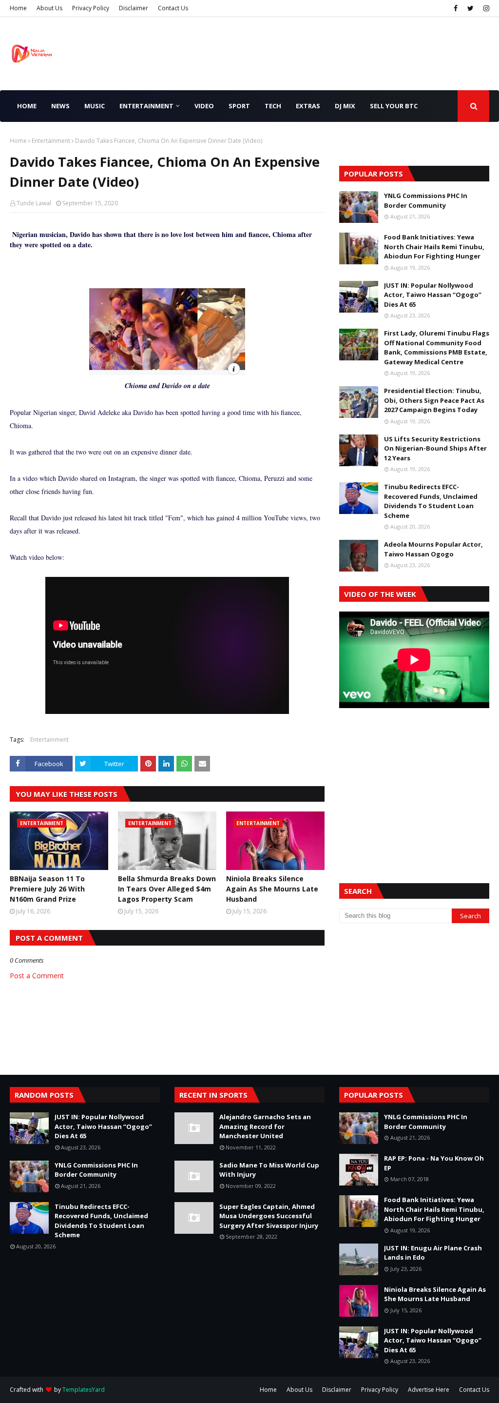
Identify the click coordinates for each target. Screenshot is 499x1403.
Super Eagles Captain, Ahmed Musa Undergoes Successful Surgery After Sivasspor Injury (268, 1216)
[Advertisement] (414, 784)
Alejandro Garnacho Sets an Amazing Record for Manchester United (265, 1126)
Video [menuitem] (204, 105)
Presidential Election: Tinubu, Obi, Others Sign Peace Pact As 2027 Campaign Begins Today (434, 400)
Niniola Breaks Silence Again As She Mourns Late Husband (272, 889)
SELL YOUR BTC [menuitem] (394, 105)
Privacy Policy (90, 8)
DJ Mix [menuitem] (345, 105)
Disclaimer (133, 8)
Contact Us (173, 8)
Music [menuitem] (94, 105)
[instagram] (485, 8)
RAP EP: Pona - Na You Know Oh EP (434, 1163)
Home (18, 8)
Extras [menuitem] (308, 105)
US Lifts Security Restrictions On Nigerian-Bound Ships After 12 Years (435, 448)
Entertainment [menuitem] (146, 105)
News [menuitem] (60, 105)
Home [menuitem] (27, 105)
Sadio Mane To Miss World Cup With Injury (269, 1170)
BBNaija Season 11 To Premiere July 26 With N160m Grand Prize (47, 889)
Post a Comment (37, 975)
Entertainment (51, 141)
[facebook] (455, 8)
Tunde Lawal (34, 203)
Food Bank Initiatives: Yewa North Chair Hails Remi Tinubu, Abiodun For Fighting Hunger (434, 246)
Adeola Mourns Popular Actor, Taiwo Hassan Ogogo (433, 549)
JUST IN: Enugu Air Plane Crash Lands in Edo (433, 1253)
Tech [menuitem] (273, 105)
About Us (49, 8)
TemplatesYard (83, 1389)
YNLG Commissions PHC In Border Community (425, 200)
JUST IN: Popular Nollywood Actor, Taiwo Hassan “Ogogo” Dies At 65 (432, 295)
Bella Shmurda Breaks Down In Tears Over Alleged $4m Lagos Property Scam (167, 889)
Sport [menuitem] (239, 105)
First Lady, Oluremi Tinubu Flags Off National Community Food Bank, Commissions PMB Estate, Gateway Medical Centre (436, 347)
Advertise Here (428, 1389)
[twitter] (470, 8)
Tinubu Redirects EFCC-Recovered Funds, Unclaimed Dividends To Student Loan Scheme (431, 501)
